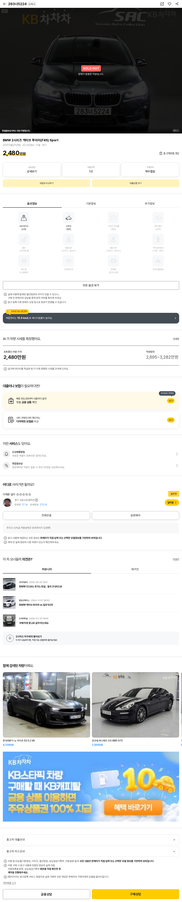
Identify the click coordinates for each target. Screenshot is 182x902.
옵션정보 (32, 203)
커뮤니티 (47, 569)
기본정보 (91, 203)
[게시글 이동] (91, 584)
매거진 (135, 569)
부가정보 (150, 203)
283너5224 (21, 4)
